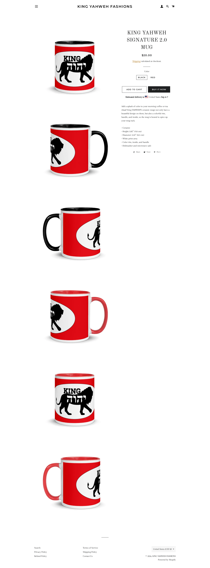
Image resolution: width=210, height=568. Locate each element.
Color (146, 71)
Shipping (136, 61)
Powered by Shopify (167, 559)
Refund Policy (40, 556)
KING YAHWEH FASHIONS (104, 6)
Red (153, 77)
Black (142, 77)
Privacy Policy (40, 552)
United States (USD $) (162, 549)
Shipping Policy (90, 552)
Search (37, 548)
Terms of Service (90, 548)
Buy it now (159, 89)
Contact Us (88, 556)
